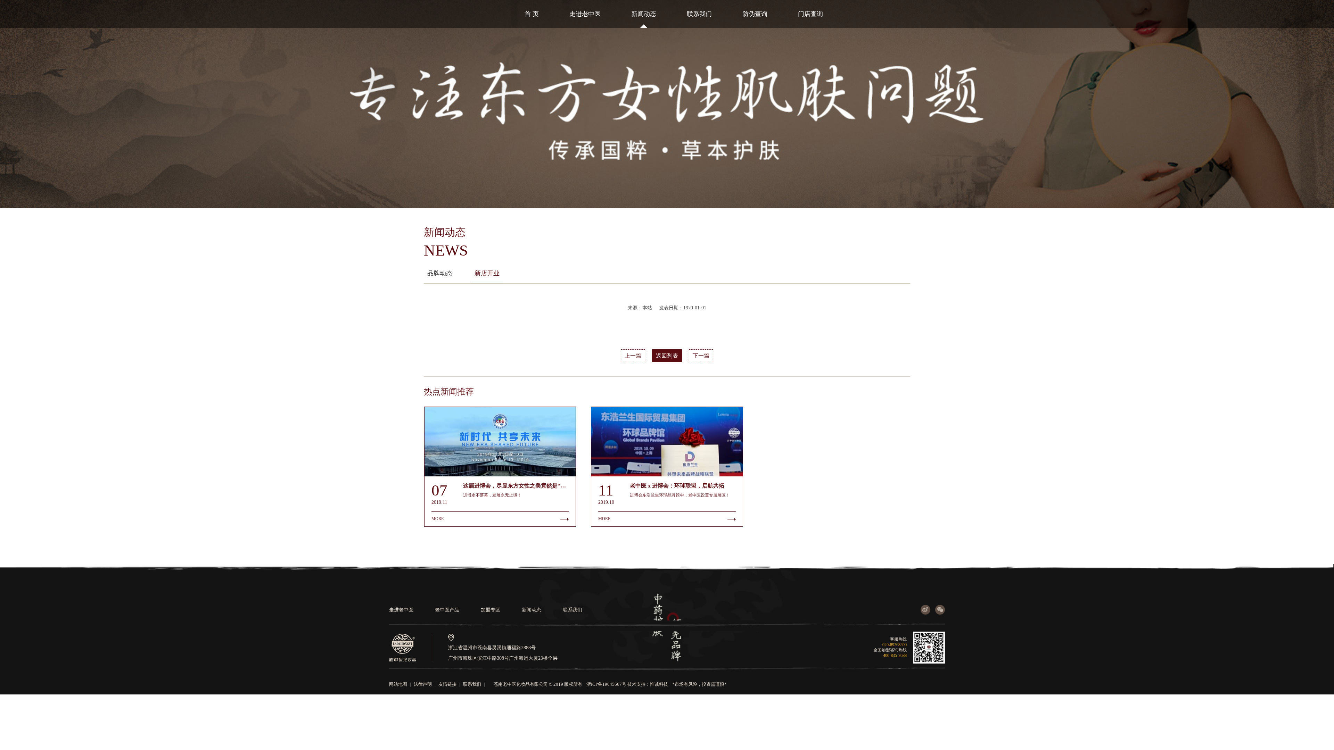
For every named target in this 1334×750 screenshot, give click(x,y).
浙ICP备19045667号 (606, 684)
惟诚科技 (659, 684)
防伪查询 (754, 13)
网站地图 (398, 684)
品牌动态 (439, 273)
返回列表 (667, 356)
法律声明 (423, 684)
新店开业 (487, 273)
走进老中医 (585, 13)
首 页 (532, 13)
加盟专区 (490, 609)
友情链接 (447, 684)
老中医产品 (447, 609)
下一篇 (701, 356)
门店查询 (810, 13)
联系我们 (699, 13)
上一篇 (633, 356)
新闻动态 (643, 13)
